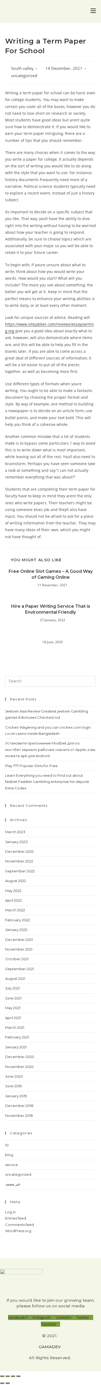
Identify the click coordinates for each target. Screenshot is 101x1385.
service (11, 1165)
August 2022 (15, 881)
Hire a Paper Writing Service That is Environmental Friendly (50, 609)
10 (7, 1145)
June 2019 (13, 1086)
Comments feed (19, 1224)
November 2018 (19, 1115)
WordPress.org (18, 1231)
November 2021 (18, 949)
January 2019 (16, 1096)
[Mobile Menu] (93, 11)
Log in (10, 1212)
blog (9, 1155)
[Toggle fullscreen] (13, 1376)
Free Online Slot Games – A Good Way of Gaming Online (51, 574)
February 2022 (17, 920)
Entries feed (15, 1218)
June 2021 (13, 998)
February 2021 (17, 1037)
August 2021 (15, 978)
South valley (22, 68)
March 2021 (14, 1027)
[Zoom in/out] (18, 1376)
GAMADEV (50, 1346)
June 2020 (14, 1076)
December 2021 (19, 939)
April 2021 (13, 1018)
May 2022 (13, 890)
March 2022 (15, 910)
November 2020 (19, 1066)
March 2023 (15, 832)
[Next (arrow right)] (7, 1383)
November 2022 (19, 861)
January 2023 (16, 842)
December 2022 (19, 851)
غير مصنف (12, 1184)
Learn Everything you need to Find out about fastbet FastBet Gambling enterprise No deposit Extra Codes (47, 781)
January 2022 (16, 929)
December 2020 (19, 1057)
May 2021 (12, 1008)
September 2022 (20, 871)
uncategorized (24, 75)
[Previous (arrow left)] (2, 1383)
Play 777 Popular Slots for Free (31, 766)
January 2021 (16, 1047)
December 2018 (19, 1105)
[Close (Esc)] (2, 1376)
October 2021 (17, 959)
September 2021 (19, 969)
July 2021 (12, 988)
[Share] (7, 1376)
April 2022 (13, 900)
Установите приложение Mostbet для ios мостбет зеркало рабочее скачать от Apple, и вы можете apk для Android (50, 749)
